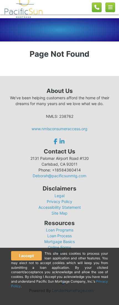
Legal (59, 195)
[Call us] (97, 7)
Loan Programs (59, 230)
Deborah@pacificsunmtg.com (59, 175)
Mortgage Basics (59, 241)
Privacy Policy (59, 201)
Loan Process (59, 235)
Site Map (59, 213)
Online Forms (59, 247)
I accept (26, 255)
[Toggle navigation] (110, 7)
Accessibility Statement (59, 207)
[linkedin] (62, 141)
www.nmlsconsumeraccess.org (59, 128)
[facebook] (56, 141)
